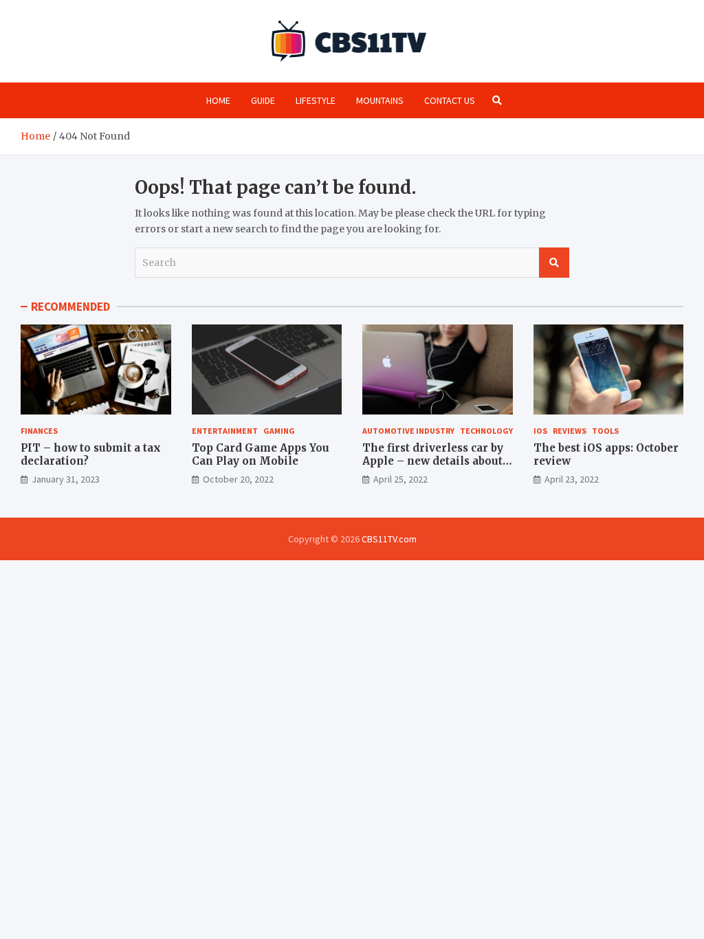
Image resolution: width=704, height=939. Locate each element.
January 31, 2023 (66, 479)
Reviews (569, 431)
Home (218, 100)
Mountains (380, 100)
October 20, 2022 (238, 479)
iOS (540, 431)
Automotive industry (408, 431)
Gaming (279, 431)
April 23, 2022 (571, 479)
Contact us (449, 100)
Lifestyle (316, 100)
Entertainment (225, 431)
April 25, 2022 (400, 479)
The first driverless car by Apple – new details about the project (432, 461)
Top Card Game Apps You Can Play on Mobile (260, 454)
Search (554, 262)
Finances (39, 431)
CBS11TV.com (389, 539)
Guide (263, 100)
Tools (605, 431)
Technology (486, 431)
